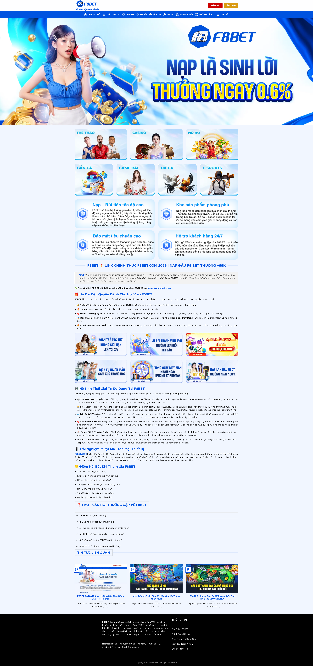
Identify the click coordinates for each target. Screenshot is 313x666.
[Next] (239, 589)
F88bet (133, 644)
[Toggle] (77, 516)
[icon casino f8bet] (156, 144)
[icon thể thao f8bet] (101, 144)
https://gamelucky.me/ (159, 288)
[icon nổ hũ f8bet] (212, 144)
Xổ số (143, 14)
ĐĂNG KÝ (215, 5)
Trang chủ (94, 14)
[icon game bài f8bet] (136, 180)
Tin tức (224, 14)
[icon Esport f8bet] (219, 180)
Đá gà (170, 14)
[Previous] (74, 589)
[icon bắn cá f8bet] (94, 180)
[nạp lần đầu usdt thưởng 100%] (212, 371)
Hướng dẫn (205, 14)
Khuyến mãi (186, 14)
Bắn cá (157, 14)
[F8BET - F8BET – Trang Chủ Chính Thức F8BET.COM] (87, 5)
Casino (130, 14)
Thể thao (111, 14)
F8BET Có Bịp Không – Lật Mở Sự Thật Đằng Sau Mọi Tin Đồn (100, 597)
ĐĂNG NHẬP (231, 5)
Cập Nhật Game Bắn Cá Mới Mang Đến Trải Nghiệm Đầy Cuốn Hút (212, 597)
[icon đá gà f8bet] (177, 180)
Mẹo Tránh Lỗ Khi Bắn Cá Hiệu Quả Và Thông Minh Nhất (156, 597)
